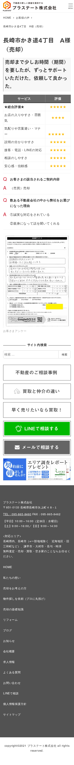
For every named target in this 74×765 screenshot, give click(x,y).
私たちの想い (12, 577)
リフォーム (10, 620)
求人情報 (9, 662)
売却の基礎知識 (13, 609)
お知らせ (9, 641)
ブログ (7, 630)
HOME (7, 567)
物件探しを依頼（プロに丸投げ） (25, 598)
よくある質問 (12, 672)
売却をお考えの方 (14, 588)
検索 (64, 354)
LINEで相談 (11, 693)
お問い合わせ (12, 683)
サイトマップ (12, 714)
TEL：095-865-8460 (17, 514)
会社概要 (9, 651)
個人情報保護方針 (14, 704)
